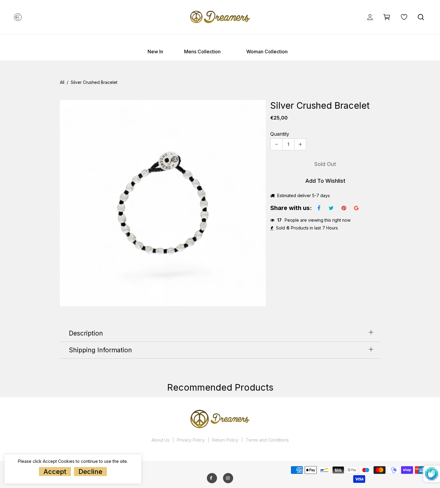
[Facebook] (211, 478)
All (62, 82)
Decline (90, 471)
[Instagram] (228, 478)
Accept (54, 471)
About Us (160, 439)
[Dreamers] (220, 16)
